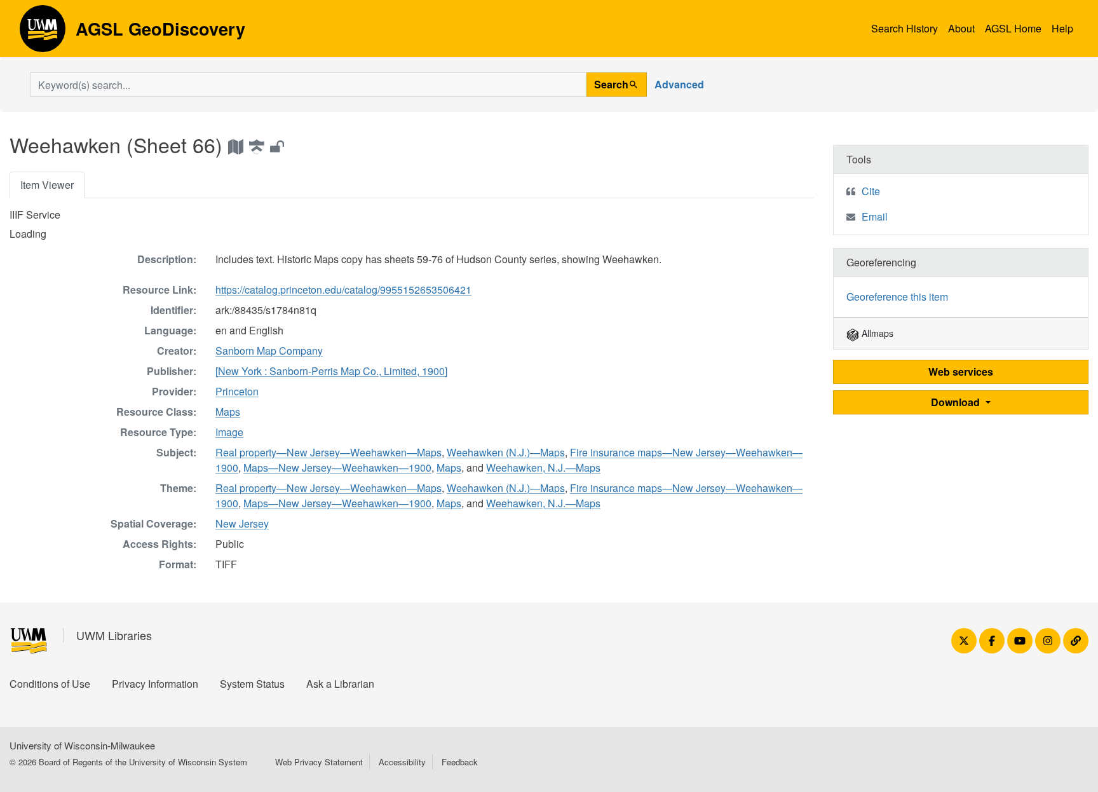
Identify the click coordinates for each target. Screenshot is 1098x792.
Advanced (679, 84)
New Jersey (242, 523)
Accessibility (402, 762)
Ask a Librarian (340, 683)
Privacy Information (155, 683)
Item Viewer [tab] (47, 184)
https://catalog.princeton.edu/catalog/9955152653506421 (343, 289)
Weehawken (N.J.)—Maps (506, 452)
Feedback (460, 762)
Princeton (237, 391)
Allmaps (876, 333)
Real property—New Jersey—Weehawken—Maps (328, 452)
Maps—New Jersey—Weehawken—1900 (337, 467)
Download (956, 402)
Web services (960, 371)
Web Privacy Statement (319, 762)
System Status (252, 683)
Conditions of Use (50, 683)
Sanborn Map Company (269, 350)
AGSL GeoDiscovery (42, 33)
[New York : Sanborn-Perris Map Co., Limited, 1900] (331, 371)
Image (229, 432)
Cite (871, 191)
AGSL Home (1013, 28)
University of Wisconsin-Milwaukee (82, 745)
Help (1062, 28)
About (961, 28)
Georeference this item (897, 296)
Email (875, 216)
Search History (904, 28)
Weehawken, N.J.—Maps (543, 467)
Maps (227, 411)
